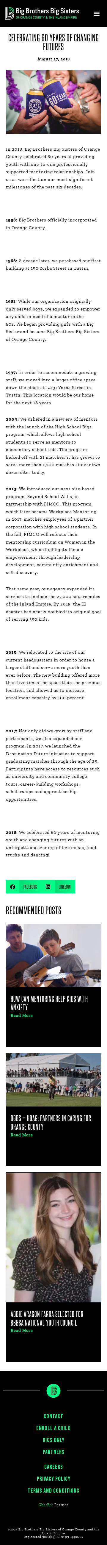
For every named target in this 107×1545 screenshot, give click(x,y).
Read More (22, 1015)
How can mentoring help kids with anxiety (49, 1003)
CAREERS (53, 1467)
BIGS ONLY (53, 1440)
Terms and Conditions (53, 1490)
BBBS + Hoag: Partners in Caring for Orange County (51, 1122)
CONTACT (53, 1416)
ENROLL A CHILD (53, 1428)
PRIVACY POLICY (53, 1478)
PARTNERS (53, 1452)
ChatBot (46, 1505)
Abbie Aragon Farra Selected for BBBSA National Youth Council (47, 1318)
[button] (97, 13)
